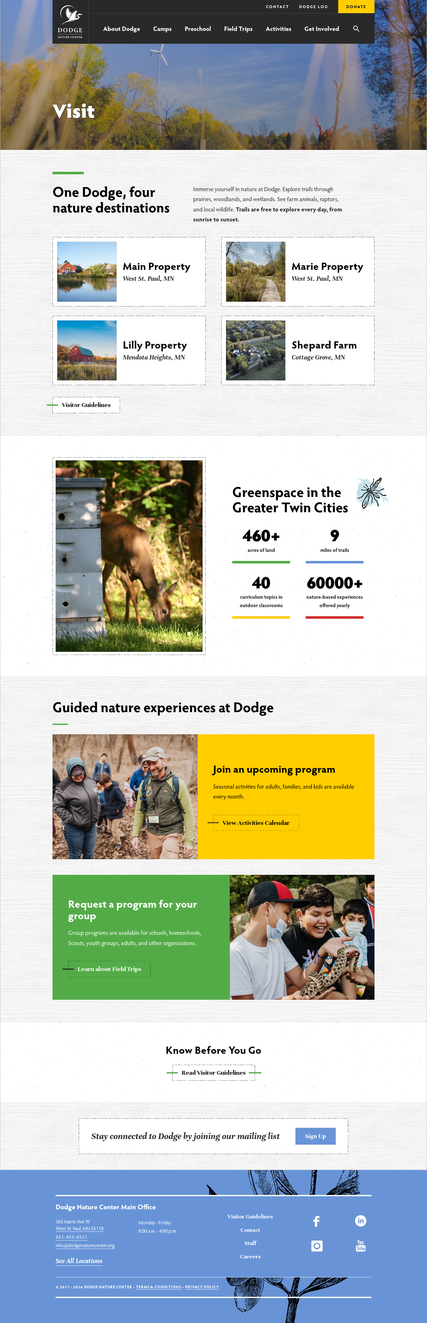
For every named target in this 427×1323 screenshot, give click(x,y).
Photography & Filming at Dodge (105, 19)
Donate (356, 6)
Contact (277, 6)
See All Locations (79, 1261)
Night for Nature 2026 (93, 20)
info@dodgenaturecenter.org (85, 1245)
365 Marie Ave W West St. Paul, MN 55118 (79, 1224)
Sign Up (315, 1136)
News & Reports (239, 21)
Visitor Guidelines (250, 1216)
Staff (250, 1243)
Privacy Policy (202, 1286)
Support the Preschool (246, 20)
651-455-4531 (72, 1236)
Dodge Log (313, 6)
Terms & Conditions (158, 1286)
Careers (250, 1256)
